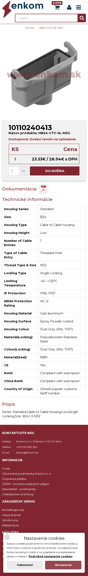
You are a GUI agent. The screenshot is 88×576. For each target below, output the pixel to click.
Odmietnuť (25, 565)
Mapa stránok (11, 515)
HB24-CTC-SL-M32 (51, 27)
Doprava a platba (14, 478)
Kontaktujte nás (13, 510)
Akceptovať (63, 565)
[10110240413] (44, 74)
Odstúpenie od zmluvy (18, 494)
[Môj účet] (69, 8)
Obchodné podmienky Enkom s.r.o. (26, 473)
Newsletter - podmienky (19, 489)
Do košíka (54, 171)
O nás (6, 468)
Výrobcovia (10, 520)
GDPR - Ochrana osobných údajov (25, 484)
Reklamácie (10, 525)
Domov (30, 27)
